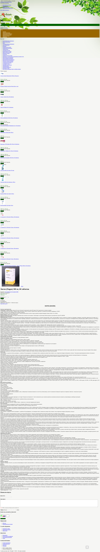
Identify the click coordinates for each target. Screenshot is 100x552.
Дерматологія (5, 49)
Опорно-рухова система (7, 55)
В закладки (2, 300)
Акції (4, 538)
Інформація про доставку (8, 524)
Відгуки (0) (5, 303)
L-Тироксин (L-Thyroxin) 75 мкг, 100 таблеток (9, 258)
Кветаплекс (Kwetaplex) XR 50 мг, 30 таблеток (9, 157)
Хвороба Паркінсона (7, 67)
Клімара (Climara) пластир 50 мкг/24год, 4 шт (9, 86)
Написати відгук (15, 302)
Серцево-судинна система (8, 61)
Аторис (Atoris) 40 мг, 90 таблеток (7, 96)
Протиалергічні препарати (8, 57)
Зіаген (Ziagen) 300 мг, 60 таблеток (23, 265)
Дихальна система (6, 50)
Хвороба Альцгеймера (7, 64)
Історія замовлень (6, 543)
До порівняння (3, 301)
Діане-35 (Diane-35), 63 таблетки (6, 107)
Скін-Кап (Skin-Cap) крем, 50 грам (7, 170)
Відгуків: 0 (8, 302)
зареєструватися (5, 10)
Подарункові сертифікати (8, 536)
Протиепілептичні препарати (8, 59)
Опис (1, 303)
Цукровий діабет (6, 68)
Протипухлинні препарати (8, 60)
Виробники (5, 535)
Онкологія (5, 36)
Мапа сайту (5, 530)
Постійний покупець (7, 5)
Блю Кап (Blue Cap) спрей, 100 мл (7, 193)
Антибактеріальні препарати (8, 44)
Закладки (4, 544)
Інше (4, 43)
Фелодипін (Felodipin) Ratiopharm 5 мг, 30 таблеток (10, 125)
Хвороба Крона (6, 65)
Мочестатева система (7, 52)
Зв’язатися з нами (6, 528)
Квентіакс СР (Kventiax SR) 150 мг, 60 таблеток (9, 144)
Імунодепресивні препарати (8, 40)
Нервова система (6, 35)
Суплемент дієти (6, 63)
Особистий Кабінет (6, 542)
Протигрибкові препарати (8, 58)
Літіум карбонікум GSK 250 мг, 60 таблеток (9, 117)
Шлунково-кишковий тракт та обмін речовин (12, 69)
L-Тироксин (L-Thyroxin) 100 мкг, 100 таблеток (9, 216)
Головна (2, 265)
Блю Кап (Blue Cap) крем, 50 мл (6, 205)
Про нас (4, 523)
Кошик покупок (6, 7)
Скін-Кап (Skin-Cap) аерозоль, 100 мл (7, 182)
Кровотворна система (7, 34)
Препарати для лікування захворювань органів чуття (13, 56)
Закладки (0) (5, 6)
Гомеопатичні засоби (7, 47)
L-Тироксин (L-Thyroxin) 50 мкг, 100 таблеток (9, 248)
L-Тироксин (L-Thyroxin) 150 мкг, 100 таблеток (9, 237)
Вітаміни (4, 46)
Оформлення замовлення (8, 8)
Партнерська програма (7, 537)
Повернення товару (7, 529)
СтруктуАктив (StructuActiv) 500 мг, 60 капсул (9, 75)
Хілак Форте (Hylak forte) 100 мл (6, 132)
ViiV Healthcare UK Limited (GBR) (11, 291)
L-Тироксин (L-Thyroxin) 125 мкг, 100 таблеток (9, 227)
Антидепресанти (6, 45)
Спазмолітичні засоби (7, 62)
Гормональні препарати (7, 33)
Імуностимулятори (6, 32)
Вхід (1, 10)
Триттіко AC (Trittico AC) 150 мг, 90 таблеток (9, 150)
